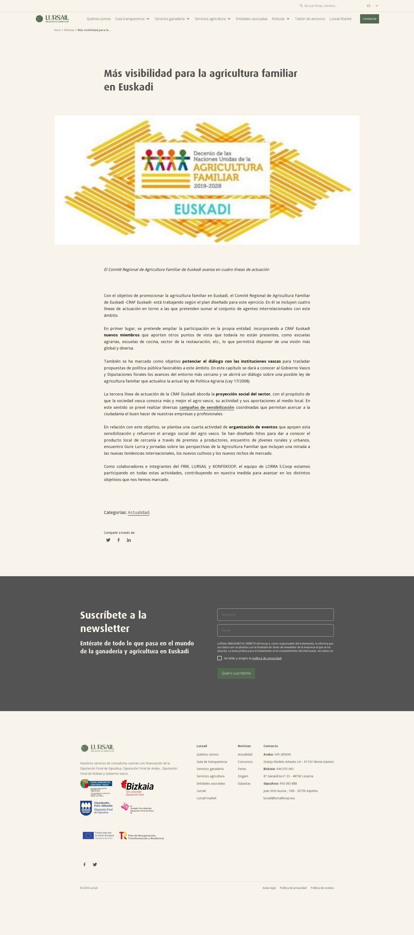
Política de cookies (322, 888)
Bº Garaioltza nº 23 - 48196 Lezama (288, 776)
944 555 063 (278, 769)
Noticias (281, 18)
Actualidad (138, 512)
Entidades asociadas (252, 18)
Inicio (57, 30)
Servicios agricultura (213, 18)
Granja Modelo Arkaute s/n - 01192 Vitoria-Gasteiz (298, 762)
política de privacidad (266, 658)
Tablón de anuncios (310, 18)
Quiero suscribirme (236, 673)
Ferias (242, 769)
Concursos (245, 762)
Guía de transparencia (212, 762)
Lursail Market (340, 18)
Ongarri (243, 776)
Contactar (369, 19)
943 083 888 (280, 783)
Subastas (244, 783)
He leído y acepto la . (253, 658)
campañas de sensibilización (206, 407)
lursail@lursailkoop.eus (279, 798)
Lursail (201, 791)
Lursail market (206, 798)
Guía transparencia (133, 18)
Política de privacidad (293, 888)
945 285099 (277, 754)
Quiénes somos (99, 18)
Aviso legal (269, 888)
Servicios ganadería (173, 18)
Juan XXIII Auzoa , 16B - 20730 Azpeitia (290, 791)
